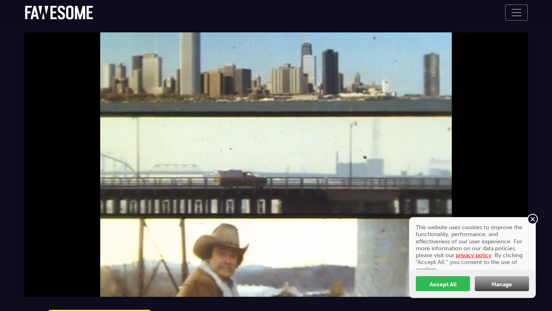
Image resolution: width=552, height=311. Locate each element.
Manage (501, 284)
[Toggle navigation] (516, 12)
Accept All (443, 284)
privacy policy (473, 255)
